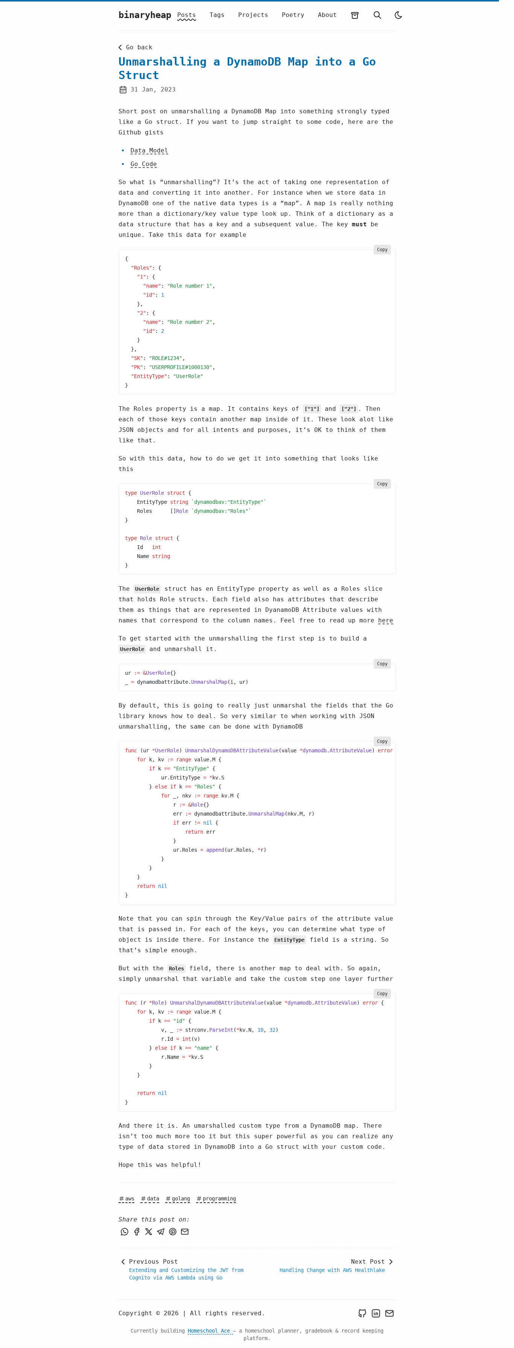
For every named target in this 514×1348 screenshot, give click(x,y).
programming (219, 1199)
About (327, 14)
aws (129, 1199)
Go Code (144, 164)
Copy (382, 249)
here (385, 620)
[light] (398, 15)
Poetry (293, 14)
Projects (253, 14)
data (153, 1199)
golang (181, 1199)
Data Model (149, 150)
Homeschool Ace (210, 1331)
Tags (217, 14)
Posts (186, 14)
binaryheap (145, 15)
